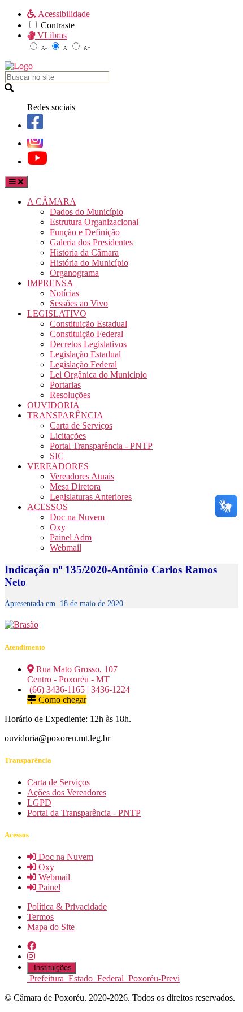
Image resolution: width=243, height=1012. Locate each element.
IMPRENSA (50, 283)
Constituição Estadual (88, 323)
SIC (57, 456)
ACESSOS (47, 507)
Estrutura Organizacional (94, 222)
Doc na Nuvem (77, 517)
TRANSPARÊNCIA (65, 415)
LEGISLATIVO (56, 313)
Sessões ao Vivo (79, 303)
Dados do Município (86, 212)
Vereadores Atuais (82, 476)
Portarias (65, 385)
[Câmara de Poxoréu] (19, 66)
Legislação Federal (83, 364)
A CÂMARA (51, 201)
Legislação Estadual (85, 354)
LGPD (39, 802)
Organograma (74, 273)
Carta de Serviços (81, 425)
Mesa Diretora (75, 486)
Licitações (68, 435)
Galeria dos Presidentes (91, 242)
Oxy (58, 527)
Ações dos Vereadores (66, 792)
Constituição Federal (86, 334)
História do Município (89, 262)
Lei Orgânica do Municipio (98, 374)
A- (44, 48)
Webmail (65, 547)
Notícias (64, 293)
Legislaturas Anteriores (91, 496)
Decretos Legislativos (88, 344)
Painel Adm (71, 537)
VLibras (51, 35)
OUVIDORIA (53, 405)
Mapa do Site (51, 927)
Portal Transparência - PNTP (101, 446)
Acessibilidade (63, 14)
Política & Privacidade (67, 906)
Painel (48, 887)
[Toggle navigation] (16, 182)
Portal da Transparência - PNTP (84, 813)
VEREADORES (58, 466)
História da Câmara (84, 252)
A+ (87, 48)
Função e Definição (85, 232)
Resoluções (70, 395)
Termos (40, 917)
